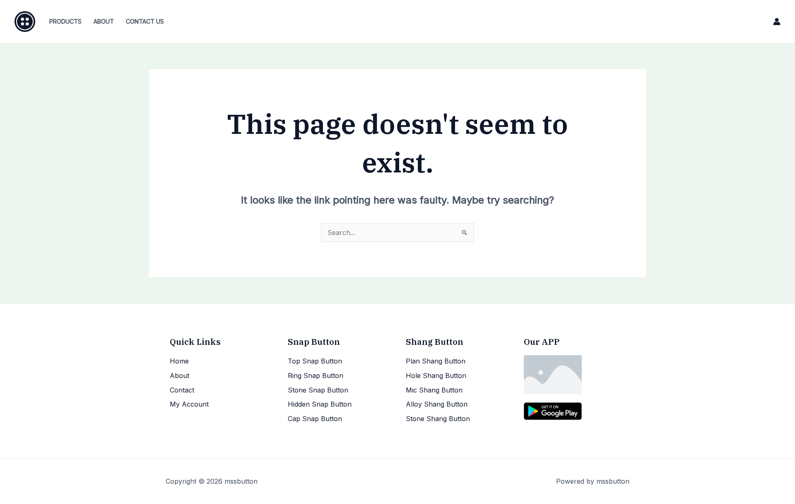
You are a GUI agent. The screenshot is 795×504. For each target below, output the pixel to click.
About (104, 21)
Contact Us (145, 21)
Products (65, 21)
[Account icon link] (777, 21)
